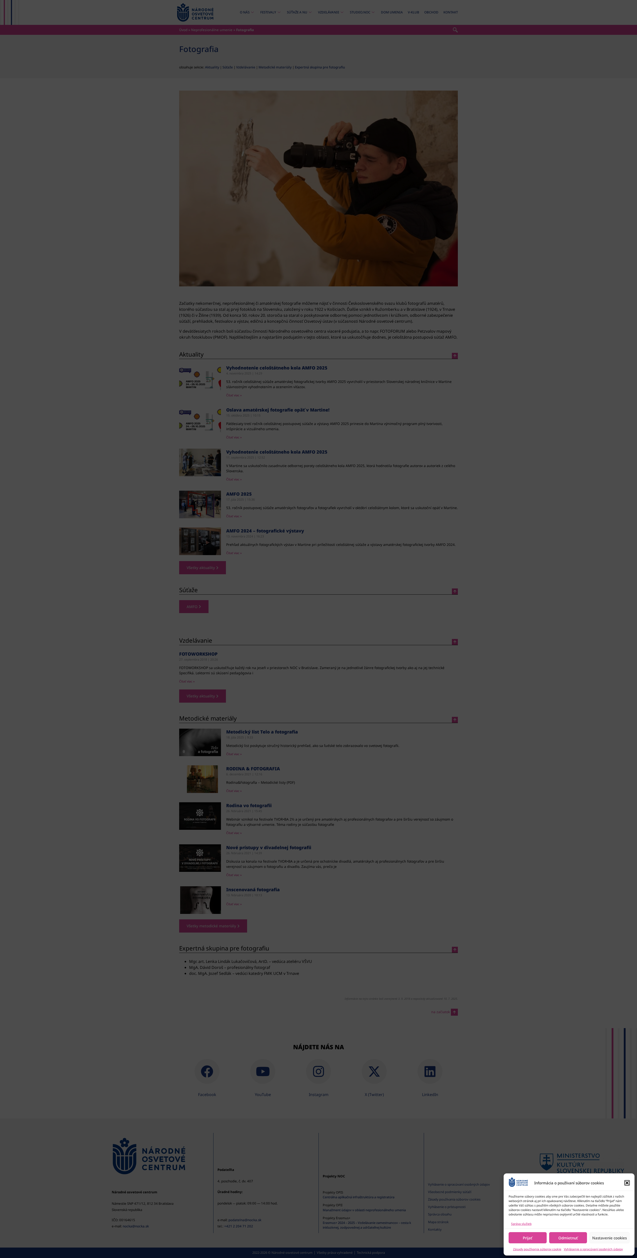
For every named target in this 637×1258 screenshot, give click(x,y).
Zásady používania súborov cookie (537, 1249)
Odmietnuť (568, 1237)
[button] (627, 1182)
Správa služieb (521, 1224)
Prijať (527, 1237)
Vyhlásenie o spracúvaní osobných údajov (593, 1249)
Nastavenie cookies (609, 1237)
